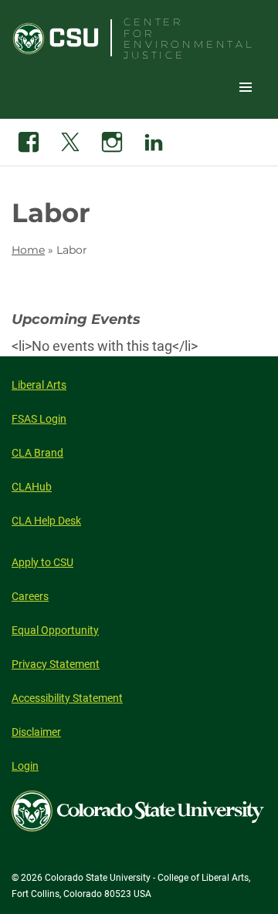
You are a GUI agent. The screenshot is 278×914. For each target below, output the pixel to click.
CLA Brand (37, 453)
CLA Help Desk (46, 520)
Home (28, 250)
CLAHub (32, 487)
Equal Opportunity (55, 630)
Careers (30, 596)
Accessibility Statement (67, 698)
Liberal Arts (39, 385)
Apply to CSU (42, 562)
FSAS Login (39, 419)
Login (25, 766)
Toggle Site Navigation (245, 86)
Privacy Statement (56, 664)
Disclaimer (36, 732)
